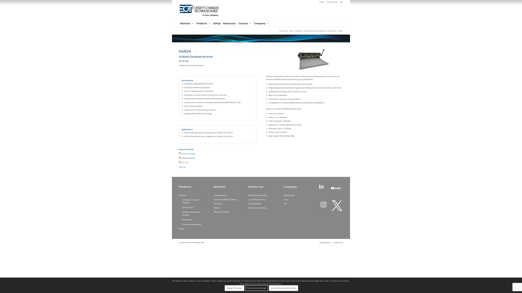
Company (259, 23)
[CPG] (199, 12)
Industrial (217, 203)
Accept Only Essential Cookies (283, 288)
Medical (217, 208)
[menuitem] (321, 2)
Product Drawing (188, 153)
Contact (243, 23)
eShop (321, 2)
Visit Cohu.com (332, 2)
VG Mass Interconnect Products (191, 213)
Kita (285, 203)
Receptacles (187, 219)
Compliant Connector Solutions (191, 201)
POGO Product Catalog (257, 195)
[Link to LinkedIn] (341, 2)
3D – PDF (185, 162)
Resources (229, 23)
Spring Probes (187, 207)
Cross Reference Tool (256, 199)
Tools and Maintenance (191, 224)
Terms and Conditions (257, 208)
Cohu (285, 199)
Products (201, 23)
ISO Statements (254, 203)
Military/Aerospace (221, 212)
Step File (182, 167)
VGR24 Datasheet (188, 158)
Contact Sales (288, 195)
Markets (185, 23)
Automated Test (220, 195)
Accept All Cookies (234, 288)
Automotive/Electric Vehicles (225, 199)
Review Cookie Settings (256, 288)
